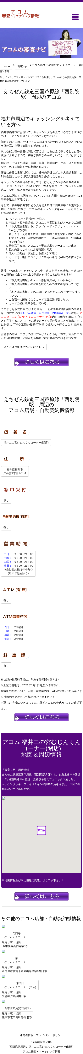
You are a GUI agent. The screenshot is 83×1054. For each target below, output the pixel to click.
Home (6, 66)
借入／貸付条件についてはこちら (23, 347)
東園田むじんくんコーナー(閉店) (20, 985)
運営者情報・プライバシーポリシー (41, 1035)
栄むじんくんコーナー (16, 960)
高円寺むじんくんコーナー (16, 935)
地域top (22, 66)
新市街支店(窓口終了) (17, 1008)
